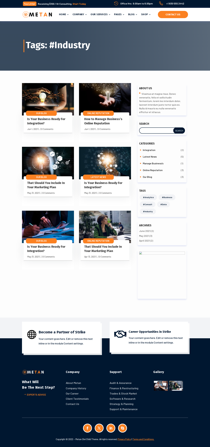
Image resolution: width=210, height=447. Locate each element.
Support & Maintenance (124, 409)
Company (78, 14)
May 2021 (144, 235)
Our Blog (41, 113)
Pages (118, 14)
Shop (144, 14)
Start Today (79, 3)
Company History (76, 388)
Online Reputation (98, 113)
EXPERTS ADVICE (36, 394)
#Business (167, 197)
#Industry (148, 211)
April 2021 (144, 240)
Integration (149, 149)
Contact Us (173, 14)
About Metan (73, 383)
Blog (131, 14)
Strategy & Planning (121, 404)
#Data (163, 204)
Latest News (98, 177)
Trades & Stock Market (123, 393)
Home (62, 14)
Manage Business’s (153, 163)
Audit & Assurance (121, 383)
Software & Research (122, 398)
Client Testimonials (77, 398)
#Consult (147, 204)
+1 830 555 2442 (175, 3)
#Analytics (148, 197)
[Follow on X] (99, 428)
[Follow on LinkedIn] (111, 428)
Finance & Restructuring (124, 388)
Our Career (72, 393)
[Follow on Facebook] (87, 428)
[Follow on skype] (122, 428)
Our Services (99, 14)
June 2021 (144, 230)
